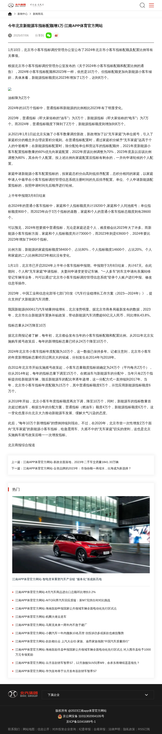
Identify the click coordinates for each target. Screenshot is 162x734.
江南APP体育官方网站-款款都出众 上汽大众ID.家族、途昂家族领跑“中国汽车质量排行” (72, 641)
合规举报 (99, 729)
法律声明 (114, 729)
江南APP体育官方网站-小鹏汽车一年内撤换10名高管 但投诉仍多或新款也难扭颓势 (69, 633)
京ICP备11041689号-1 (81, 721)
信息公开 (43, 729)
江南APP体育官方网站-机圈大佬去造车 (40, 616)
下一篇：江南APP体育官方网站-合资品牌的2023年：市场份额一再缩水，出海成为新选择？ (71, 468)
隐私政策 (129, 729)
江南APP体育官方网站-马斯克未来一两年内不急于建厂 (51, 625)
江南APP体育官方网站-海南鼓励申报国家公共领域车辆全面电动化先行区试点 (66, 608)
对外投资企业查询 (64, 729)
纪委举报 (85, 729)
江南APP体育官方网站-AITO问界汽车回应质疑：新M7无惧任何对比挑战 (62, 600)
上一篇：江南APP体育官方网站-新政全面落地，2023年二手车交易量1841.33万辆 (65, 462)
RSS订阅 (144, 729)
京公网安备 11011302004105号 (83, 716)
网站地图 (29, 729)
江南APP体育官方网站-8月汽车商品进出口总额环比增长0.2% (55, 592)
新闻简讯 (38, 13)
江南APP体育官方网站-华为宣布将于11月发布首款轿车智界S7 (56, 671)
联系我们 (14, 729)
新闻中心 (23, 13)
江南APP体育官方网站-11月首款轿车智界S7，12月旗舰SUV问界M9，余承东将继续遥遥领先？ (77, 662)
